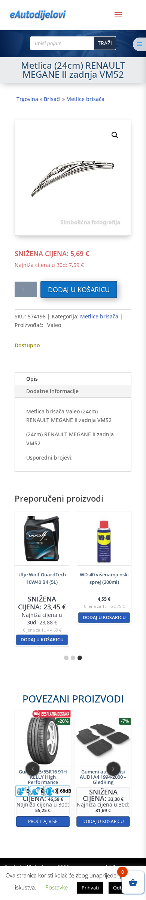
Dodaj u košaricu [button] (42, 639)
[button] (115, 135)
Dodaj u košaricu (79, 289)
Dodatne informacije (52, 391)
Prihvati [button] (90, 887)
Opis (32, 378)
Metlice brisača (85, 99)
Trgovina (27, 99)
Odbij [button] (119, 887)
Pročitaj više (43, 821)
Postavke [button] (56, 887)
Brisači (52, 99)
